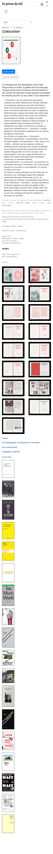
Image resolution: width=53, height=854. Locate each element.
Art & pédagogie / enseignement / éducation (21, 443)
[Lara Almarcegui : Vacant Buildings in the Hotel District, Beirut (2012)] (9, 696)
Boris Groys (13, 219)
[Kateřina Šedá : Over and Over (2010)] (9, 741)
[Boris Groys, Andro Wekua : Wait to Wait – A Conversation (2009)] (9, 782)
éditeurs (5, 27)
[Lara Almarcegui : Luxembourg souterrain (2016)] (9, 572)
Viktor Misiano (41, 219)
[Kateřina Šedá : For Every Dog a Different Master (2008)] (9, 803)
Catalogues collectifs (11, 452)
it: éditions (18, 27)
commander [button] (8, 71)
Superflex (46, 200)
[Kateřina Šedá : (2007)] (9, 824)
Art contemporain (9, 447)
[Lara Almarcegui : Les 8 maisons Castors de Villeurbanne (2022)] (9, 469)
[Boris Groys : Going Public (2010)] (9, 719)
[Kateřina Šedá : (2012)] (9, 676)
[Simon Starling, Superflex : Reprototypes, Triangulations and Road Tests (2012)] (9, 658)
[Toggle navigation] (6, 11)
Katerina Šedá (22, 203)
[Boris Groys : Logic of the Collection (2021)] (9, 510)
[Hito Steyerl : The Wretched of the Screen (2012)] (9, 637)
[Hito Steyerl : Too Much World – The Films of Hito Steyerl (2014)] (9, 595)
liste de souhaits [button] (10, 77)
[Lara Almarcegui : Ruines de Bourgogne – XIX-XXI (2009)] (9, 762)
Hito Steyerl (32, 219)
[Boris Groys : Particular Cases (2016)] (9, 551)
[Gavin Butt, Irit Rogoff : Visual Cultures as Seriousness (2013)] (9, 617)
